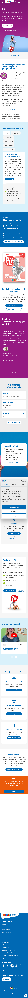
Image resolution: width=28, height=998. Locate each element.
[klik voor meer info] (14, 267)
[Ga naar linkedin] (12, 966)
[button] (12, 371)
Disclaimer (22, 990)
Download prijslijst (14, 534)
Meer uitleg (9, 179)
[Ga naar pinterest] (7, 966)
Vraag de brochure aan (9, 30)
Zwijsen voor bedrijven (7, 932)
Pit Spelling (15, 133)
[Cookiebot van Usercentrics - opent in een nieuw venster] (20, 481)
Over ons (4, 924)
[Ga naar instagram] (20, 966)
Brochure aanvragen (14, 737)
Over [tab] (23, 484)
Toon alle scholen (13, 422)
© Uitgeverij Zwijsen (14, 993)
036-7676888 (9, 358)
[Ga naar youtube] (16, 966)
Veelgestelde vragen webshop (8, 950)
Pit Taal (7, 133)
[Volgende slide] (16, 657)
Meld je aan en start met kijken (14, 242)
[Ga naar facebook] (3, 966)
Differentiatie (8, 137)
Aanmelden (14, 791)
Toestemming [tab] (5, 484)
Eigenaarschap (9, 141)
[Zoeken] (13, 2)
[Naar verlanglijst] (15, 2)
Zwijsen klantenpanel (6, 929)
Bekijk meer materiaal (14, 309)
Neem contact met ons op (14, 770)
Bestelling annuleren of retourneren (10, 955)
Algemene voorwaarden (8, 990)
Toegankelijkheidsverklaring (8, 953)
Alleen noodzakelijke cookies (14, 516)
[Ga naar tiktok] (3, 970)
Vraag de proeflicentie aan (14, 305)
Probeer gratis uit (8, 110)
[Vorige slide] (12, 657)
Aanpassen (13, 511)
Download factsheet (13, 690)
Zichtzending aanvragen (14, 714)
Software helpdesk (6, 947)
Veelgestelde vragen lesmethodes (9, 944)
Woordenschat (9, 145)
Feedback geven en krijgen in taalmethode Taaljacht (11, 649)
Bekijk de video (7, 25)
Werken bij (4, 927)
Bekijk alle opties (14, 463)
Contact (3, 958)
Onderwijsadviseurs (6, 937)
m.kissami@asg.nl (10, 360)
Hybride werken (9, 149)
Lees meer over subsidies (14, 538)
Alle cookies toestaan (14, 507)
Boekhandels (4, 935)
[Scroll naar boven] (25, 995)
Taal (4, 644)
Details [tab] (14, 484)
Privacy (16, 990)
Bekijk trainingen (10, 590)
